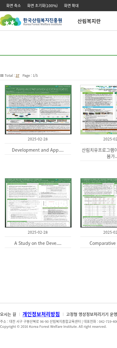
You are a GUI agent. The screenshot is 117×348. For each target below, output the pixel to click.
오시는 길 (8, 314)
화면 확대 (71, 5)
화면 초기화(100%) (42, 5)
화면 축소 (13, 5)
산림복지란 (89, 21)
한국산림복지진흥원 (31, 23)
